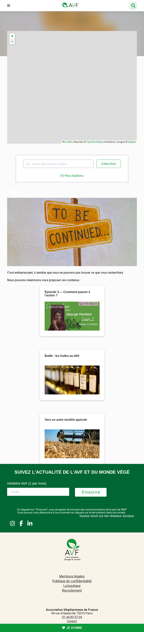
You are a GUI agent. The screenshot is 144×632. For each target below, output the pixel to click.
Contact (72, 621)
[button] (12, 36)
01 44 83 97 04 (72, 617)
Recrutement (72, 590)
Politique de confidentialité (72, 581)
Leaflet (68, 142)
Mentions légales (72, 576)
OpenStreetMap (94, 142)
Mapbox (132, 142)
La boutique (72, 586)
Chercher (108, 164)
